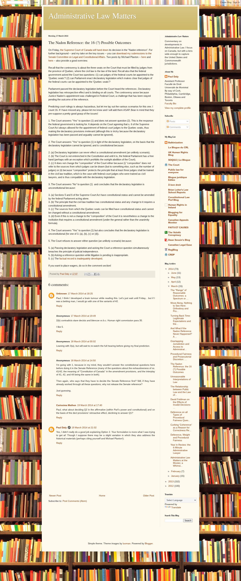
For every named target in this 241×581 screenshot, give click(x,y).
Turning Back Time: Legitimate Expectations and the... (181, 319)
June (174, 273)
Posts (172, 121)
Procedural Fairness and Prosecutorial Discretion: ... (181, 357)
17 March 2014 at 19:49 (83, 316)
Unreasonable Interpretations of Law (181, 379)
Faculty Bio (170, 103)
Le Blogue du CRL (178, 147)
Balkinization (175, 142)
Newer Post (55, 495)
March (174, 286)
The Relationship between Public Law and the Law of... (181, 390)
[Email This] (86, 274)
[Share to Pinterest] (98, 274)
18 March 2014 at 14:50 (83, 360)
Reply (59, 306)
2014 (171, 269)
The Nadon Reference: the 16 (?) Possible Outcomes (181, 368)
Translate (176, 507)
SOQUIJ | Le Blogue (179, 160)
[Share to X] (92, 274)
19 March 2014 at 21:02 (84, 427)
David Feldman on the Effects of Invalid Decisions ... (180, 403)
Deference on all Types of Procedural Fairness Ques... (180, 416)
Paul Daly (61, 427)
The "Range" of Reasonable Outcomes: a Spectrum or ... (179, 294)
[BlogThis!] (89, 274)
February (176, 471)
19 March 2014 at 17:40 (89, 405)
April (173, 281)
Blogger (149, 543)
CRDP (171, 254)
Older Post (148, 495)
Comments (175, 127)
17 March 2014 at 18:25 (80, 293)
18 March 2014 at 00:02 (83, 341)
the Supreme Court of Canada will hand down (84, 50)
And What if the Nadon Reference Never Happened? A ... (181, 332)
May (173, 277)
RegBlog (173, 249)
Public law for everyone (175, 171)
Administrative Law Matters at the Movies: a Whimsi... (180, 461)
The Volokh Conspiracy (174, 233)
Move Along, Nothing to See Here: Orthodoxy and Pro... (181, 307)
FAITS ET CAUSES (178, 227)
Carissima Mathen (66, 405)
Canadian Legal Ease (180, 245)
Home (102, 495)
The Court (173, 164)
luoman (127, 543)
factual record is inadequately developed (80, 258)
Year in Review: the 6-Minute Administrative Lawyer (181, 448)
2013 (171, 481)
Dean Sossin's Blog (179, 240)
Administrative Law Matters (92, 15)
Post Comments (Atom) (75, 501)
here (143, 57)
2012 (171, 486)
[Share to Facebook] (95, 274)
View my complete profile (178, 108)
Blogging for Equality (175, 213)
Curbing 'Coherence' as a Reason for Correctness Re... (181, 427)
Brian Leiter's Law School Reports (178, 191)
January (175, 476)
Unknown (61, 293)
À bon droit (174, 184)
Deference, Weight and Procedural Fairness (180, 437)
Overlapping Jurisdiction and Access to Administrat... (180, 345)
